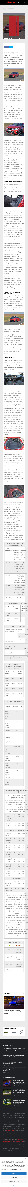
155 (7, 1009)
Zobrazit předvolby (14, 1181)
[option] (14, 1006)
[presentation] (2, 1033)
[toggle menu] (3, 2)
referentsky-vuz (10, 8)
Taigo (11, 979)
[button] (26, 1158)
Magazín (6, 979)
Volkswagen (16, 979)
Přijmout (14, 1173)
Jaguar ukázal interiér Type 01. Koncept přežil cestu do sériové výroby (12, 1012)
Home (4, 8)
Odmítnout (14, 1177)
